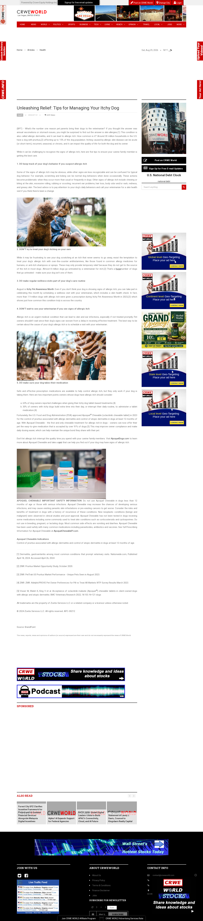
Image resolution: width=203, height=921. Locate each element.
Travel (146, 24)
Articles (31, 50)
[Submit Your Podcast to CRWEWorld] (71, 691)
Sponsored (25, 706)
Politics (57, 24)
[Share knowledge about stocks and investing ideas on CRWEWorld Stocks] (71, 674)
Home (22, 24)
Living (107, 24)
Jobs (169, 24)
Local (157, 24)
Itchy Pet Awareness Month (40, 289)
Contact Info (157, 868)
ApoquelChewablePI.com (66, 531)
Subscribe (117, 914)
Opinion (132, 24)
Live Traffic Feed (38, 882)
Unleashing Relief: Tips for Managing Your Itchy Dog (68, 107)
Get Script (28, 912)
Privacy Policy (98, 880)
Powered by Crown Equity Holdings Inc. (39, 2)
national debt (164, 181)
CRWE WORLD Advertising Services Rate (124, 918)
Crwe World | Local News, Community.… (38, 888)
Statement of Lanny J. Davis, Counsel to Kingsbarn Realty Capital (120, 818)
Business (84, 24)
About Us (96, 875)
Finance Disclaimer (101, 890)
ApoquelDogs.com (120, 438)
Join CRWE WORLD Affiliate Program (79, 918)
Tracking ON (46, 912)
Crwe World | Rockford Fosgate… (38, 909)
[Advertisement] (101, 77)
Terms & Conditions (101, 885)
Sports (71, 24)
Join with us (27, 868)
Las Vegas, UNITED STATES (29, 15)
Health (119, 24)
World (44, 24)
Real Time (37, 912)
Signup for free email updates (79, 2)
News (33, 24)
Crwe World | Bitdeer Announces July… (32, 899)
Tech (96, 24)
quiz (60, 442)
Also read (25, 795)
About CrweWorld (104, 868)
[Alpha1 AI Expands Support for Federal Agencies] (61, 812)
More (179, 24)
